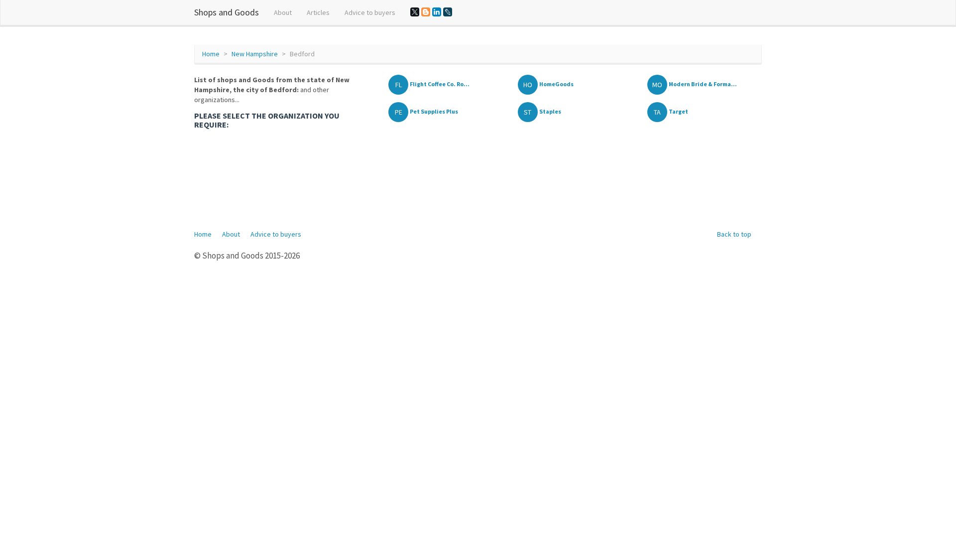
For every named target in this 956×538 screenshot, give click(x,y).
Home (211, 53)
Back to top (734, 234)
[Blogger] (425, 11)
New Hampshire (255, 53)
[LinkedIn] (436, 11)
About (283, 12)
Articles (318, 12)
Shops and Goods (226, 12)
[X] (414, 11)
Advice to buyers (370, 12)
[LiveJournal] (447, 11)
